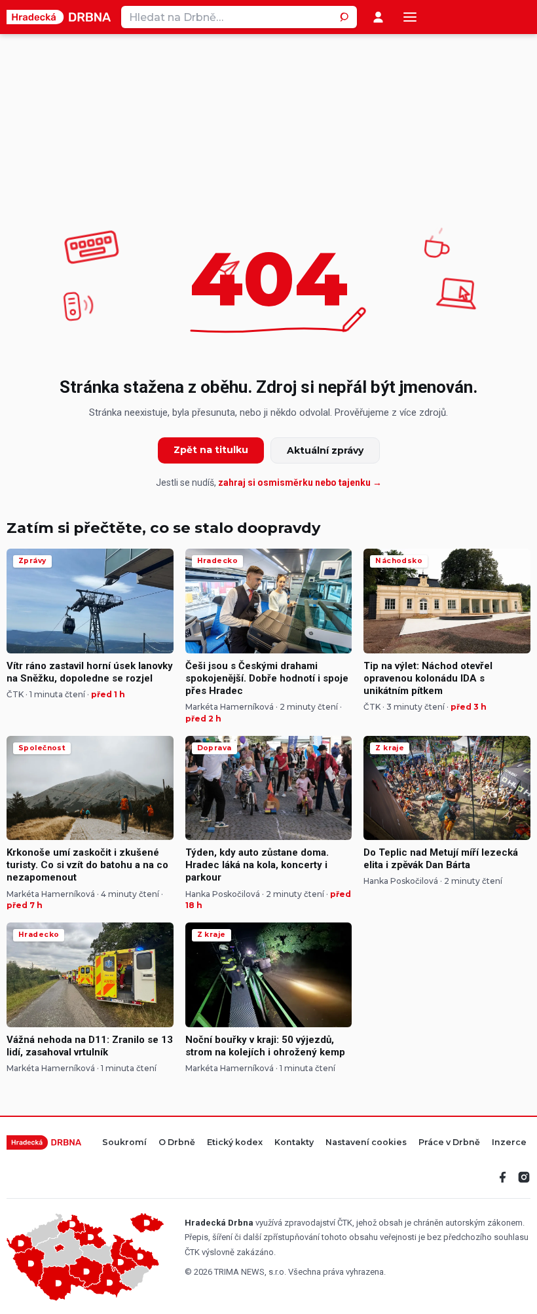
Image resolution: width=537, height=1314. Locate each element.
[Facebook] (502, 1177)
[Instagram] (523, 1177)
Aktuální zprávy (325, 450)
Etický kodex (235, 1143)
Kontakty (294, 1143)
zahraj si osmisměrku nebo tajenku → (300, 482)
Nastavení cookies (366, 1143)
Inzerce (509, 1143)
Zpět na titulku (211, 450)
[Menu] (409, 17)
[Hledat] (346, 17)
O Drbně (176, 1143)
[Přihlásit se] (378, 17)
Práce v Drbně (449, 1143)
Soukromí (124, 1143)
